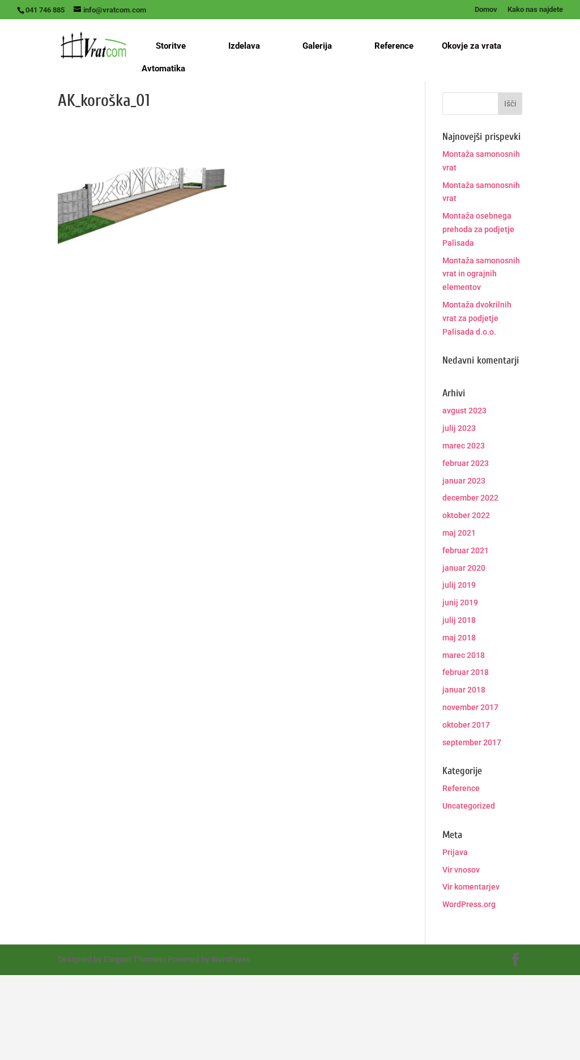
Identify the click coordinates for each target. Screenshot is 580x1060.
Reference (393, 46)
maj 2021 (459, 532)
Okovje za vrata (471, 46)
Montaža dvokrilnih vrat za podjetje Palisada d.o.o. (476, 318)
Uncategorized (468, 805)
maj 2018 (459, 637)
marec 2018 (463, 655)
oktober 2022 (466, 515)
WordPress (230, 959)
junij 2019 (460, 602)
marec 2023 (463, 445)
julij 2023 (459, 428)
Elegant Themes (133, 959)
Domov (486, 10)
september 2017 (471, 742)
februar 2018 (465, 672)
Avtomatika (163, 69)
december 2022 (470, 497)
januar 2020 (463, 567)
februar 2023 (465, 463)
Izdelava (244, 46)
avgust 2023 (464, 410)
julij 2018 (459, 620)
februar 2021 (465, 550)
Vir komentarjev (471, 886)
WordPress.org (469, 904)
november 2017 (470, 707)
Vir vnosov (461, 869)
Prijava (455, 852)
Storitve (171, 46)
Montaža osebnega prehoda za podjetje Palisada (478, 229)
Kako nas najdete (535, 10)
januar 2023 (463, 480)
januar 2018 (463, 689)
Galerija (317, 46)
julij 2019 (459, 584)
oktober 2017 (466, 724)
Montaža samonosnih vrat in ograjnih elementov (481, 274)
